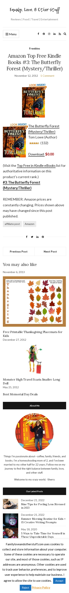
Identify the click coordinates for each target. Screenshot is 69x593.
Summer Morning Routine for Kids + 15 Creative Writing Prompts (43, 520)
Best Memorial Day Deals (20, 394)
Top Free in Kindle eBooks (36, 165)
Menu (12, 34)
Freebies (34, 48)
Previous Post (19, 251)
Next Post (50, 251)
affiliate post (12, 223)
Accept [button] (59, 580)
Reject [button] (25, 587)
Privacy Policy (41, 587)
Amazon (29, 223)
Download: (36, 154)
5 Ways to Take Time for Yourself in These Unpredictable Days (43, 535)
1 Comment (47, 75)
